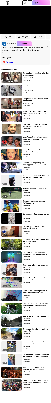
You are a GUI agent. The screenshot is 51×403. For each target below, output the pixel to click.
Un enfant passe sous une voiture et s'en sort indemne (36, 87)
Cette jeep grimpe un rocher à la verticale (35, 266)
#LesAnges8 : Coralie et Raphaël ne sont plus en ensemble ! (36, 138)
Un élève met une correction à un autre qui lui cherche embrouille (36, 356)
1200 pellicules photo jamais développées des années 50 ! (34, 164)
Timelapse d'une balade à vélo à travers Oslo (35, 330)
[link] (9, 44)
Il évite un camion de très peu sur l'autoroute (36, 317)
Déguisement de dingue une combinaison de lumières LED (35, 253)
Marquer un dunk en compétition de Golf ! (36, 189)
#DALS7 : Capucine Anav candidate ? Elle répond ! (33, 151)
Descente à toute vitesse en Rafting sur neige (34, 202)
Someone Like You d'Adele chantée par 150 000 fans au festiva (34, 369)
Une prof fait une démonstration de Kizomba (35, 100)
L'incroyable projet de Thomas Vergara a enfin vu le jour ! (35, 125)
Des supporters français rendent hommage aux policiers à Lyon (35, 381)
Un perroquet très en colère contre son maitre (34, 228)
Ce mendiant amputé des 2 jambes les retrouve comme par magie (35, 343)
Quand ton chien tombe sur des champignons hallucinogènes (35, 304)
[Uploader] (29, 2)
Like (10, 37)
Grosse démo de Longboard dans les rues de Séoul (36, 279)
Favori (39, 37)
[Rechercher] (24, 2)
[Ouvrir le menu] (3, 2)
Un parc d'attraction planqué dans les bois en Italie (36, 241)
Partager (24, 37)
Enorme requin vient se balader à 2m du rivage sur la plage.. (36, 177)
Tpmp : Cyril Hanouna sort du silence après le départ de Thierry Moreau (36, 113)
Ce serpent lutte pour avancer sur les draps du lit (36, 215)
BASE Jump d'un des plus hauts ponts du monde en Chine (35, 292)
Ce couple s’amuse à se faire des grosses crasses (36, 74)
